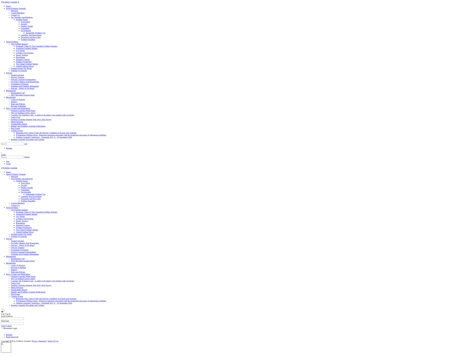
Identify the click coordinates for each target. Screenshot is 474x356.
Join (7, 161)
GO (25, 144)
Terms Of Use (52, 341)
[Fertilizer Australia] (9, 2)
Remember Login (10, 328)
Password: (5, 321)
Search (27, 157)
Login (3, 155)
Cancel (9, 326)
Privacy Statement (39, 341)
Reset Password (12, 337)
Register (9, 148)
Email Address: (7, 316)
